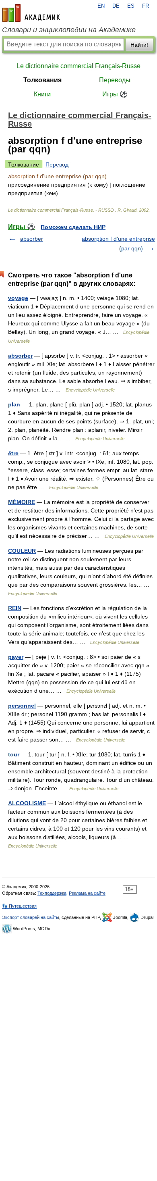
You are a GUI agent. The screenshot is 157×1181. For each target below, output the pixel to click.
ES (130, 6)
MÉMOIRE (21, 502)
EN (101, 6)
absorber (31, 238)
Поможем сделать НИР (73, 227)
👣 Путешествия (19, 906)
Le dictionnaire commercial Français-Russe (78, 65)
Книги (42, 94)
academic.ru (31, 13)
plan (14, 404)
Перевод (56, 164)
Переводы (114, 80)
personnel (22, 705)
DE (116, 6)
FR (145, 6)
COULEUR (22, 551)
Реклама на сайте (87, 893)
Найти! (139, 45)
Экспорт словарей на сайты (30, 917)
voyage (18, 298)
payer (15, 657)
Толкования (42, 80)
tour (13, 754)
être (13, 453)
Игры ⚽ (115, 94)
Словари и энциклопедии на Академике (69, 30)
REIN (14, 608)
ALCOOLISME (27, 803)
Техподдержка (51, 893)
